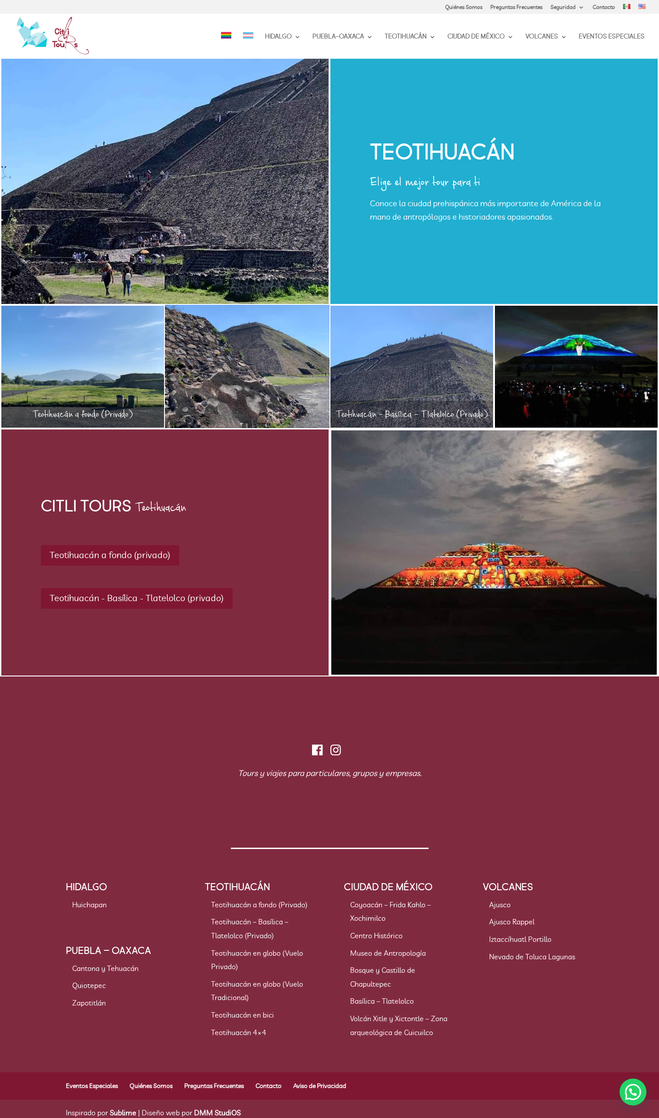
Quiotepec (89, 985)
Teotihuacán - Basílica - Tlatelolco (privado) (137, 598)
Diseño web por (191, 1113)
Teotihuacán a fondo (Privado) (259, 905)
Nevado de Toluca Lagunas (532, 957)
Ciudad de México (476, 37)
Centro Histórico (376, 936)
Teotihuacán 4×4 (238, 1032)
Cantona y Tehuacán (105, 968)
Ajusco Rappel (511, 922)
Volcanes (541, 37)
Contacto (604, 7)
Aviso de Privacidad (319, 1086)
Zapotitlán (89, 1003)
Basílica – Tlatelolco (382, 1001)
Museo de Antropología (388, 953)
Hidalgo (278, 37)
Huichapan (89, 905)
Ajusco (500, 905)
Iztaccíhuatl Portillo (520, 939)
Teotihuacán (406, 37)
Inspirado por (101, 1113)
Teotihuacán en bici (242, 1015)
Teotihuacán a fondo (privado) (110, 555)
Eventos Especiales (612, 37)
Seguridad (563, 7)
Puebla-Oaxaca (338, 37)
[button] (633, 1092)
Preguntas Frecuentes (516, 7)
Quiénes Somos (463, 7)
